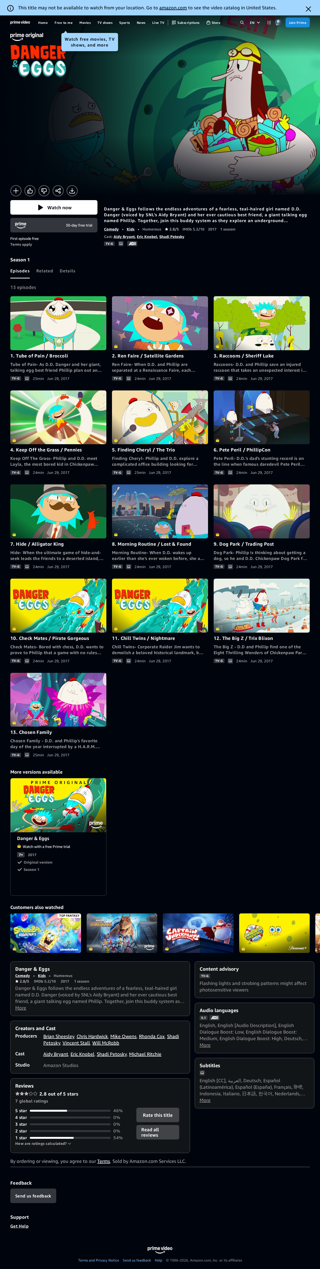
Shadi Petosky (171, 236)
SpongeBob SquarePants (45, 933)
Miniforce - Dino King (122, 933)
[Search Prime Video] (242, 22)
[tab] (20, 270)
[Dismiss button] (308, 9)
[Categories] (269, 22)
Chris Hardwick (92, 1036)
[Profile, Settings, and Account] (278, 22)
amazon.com (173, 7)
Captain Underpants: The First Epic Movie (198, 933)
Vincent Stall (76, 1042)
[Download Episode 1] (72, 190)
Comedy (111, 229)
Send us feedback (137, 1260)
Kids (130, 229)
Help (158, 1260)
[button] (53, 207)
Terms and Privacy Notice (98, 1260)
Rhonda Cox (152, 1036)
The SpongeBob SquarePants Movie (274, 933)
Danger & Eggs (59, 805)
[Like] (30, 190)
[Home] (20, 22)
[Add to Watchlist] (16, 190)
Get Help (19, 1226)
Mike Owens (123, 1036)
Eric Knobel (147, 236)
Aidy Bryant (124, 236)
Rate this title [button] (158, 1115)
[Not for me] (44, 190)
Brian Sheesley (58, 1036)
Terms (103, 1161)
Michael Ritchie (145, 1054)
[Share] (58, 190)
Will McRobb (105, 1042)
